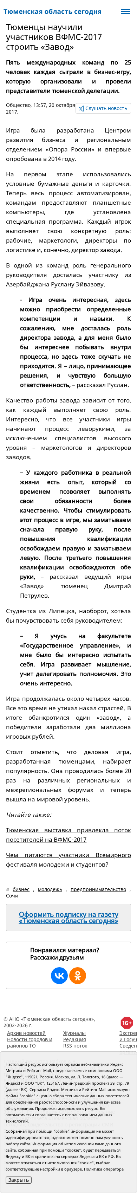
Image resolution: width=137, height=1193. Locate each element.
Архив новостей (26, 1033)
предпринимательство (98, 889)
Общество (18, 105)
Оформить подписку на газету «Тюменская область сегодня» (68, 917)
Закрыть (18, 1180)
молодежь (50, 889)
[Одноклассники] (77, 975)
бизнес (21, 889)
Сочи (12, 895)
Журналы (74, 1033)
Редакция (74, 1039)
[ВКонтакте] (59, 975)
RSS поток (75, 1045)
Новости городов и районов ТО (29, 1042)
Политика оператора (104, 1169)
